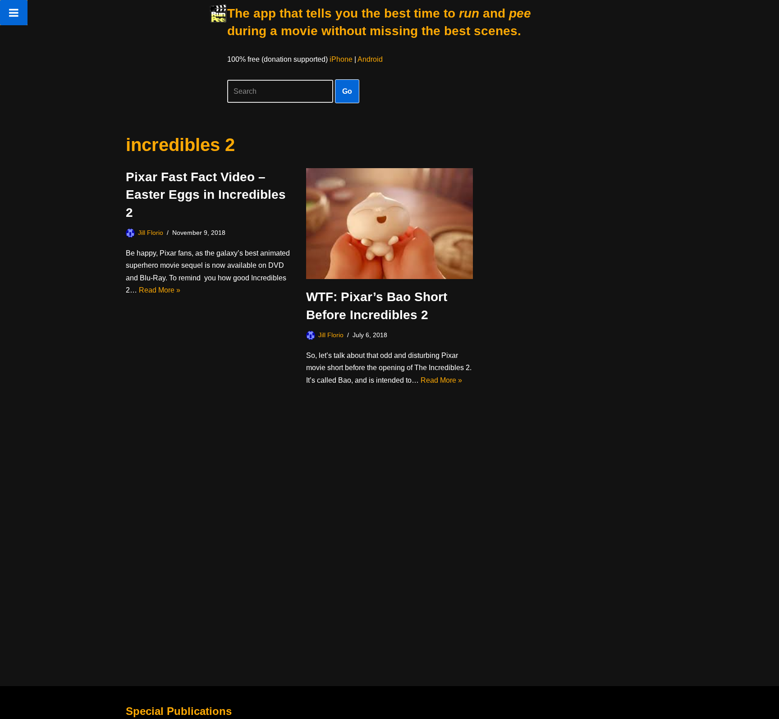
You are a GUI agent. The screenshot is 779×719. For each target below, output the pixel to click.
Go (347, 91)
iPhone (341, 59)
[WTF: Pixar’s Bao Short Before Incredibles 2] (389, 223)
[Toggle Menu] (13, 12)
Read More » (159, 290)
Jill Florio (150, 232)
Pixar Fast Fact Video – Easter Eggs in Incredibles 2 (206, 194)
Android (370, 59)
